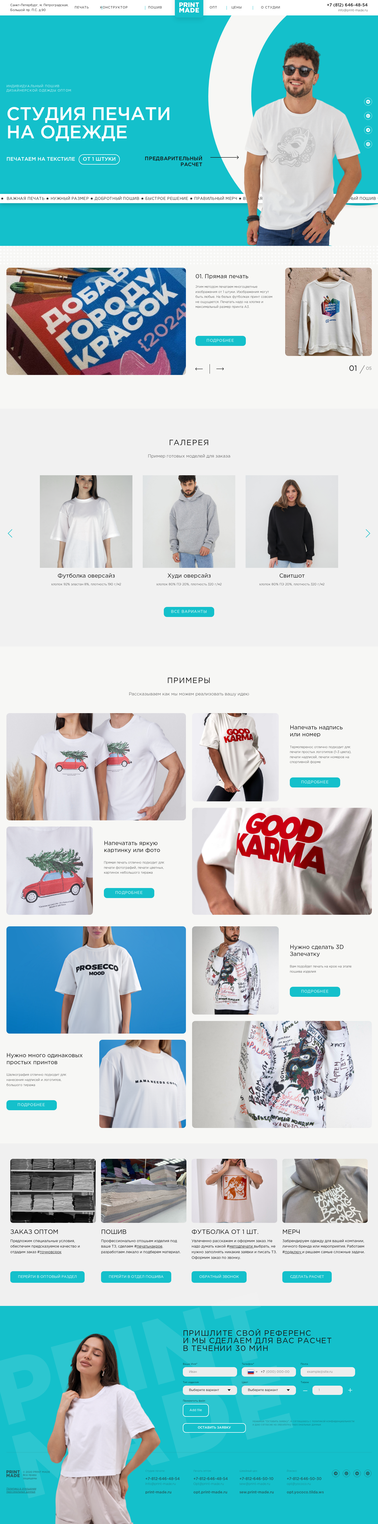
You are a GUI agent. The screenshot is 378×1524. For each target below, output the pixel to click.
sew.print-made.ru (256, 1492)
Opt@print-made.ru (208, 1484)
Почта (304, 1364)
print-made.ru (158, 1492)
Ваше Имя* (190, 1364)
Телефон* (248, 1364)
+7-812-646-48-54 (210, 1479)
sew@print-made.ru (254, 1484)
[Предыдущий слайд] (10, 533)
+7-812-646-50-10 (256, 1479)
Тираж (305, 1382)
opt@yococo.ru (299, 1484)
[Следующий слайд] (368, 533)
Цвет (245, 1382)
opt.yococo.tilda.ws (305, 1492)
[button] (234, 1215)
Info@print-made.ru (160, 1484)
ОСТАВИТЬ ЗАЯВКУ (214, 1427)
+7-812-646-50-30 (304, 1479)
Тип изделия (191, 1382)
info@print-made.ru (353, 10)
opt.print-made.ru (210, 1492)
